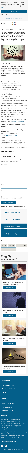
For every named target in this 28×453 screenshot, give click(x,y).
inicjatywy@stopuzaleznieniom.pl (10, 429)
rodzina (12, 245)
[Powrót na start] (14, 23)
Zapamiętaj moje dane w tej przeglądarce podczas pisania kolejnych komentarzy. (13, 197)
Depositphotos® (20, 449)
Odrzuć (3, 15)
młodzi (4, 245)
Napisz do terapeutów (13, 219)
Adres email (4, 190)
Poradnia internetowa (8, 403)
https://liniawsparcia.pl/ (18, 121)
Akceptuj (14, 11)
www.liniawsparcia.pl (11, 135)
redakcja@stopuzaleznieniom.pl (16, 437)
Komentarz (4, 164)
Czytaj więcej (9, 287)
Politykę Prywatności (6, 8)
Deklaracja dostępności (9, 389)
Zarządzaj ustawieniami (14, 18)
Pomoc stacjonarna (7, 407)
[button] (3, 23)
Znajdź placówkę (11, 234)
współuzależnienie (8, 249)
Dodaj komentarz (8, 202)
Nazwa (3, 184)
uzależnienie (21, 245)
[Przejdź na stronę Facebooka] (2, 446)
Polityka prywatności (8, 385)
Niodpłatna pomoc (7, 410)
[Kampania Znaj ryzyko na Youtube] (5, 446)
